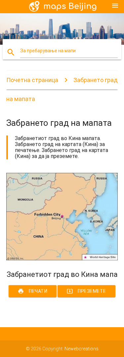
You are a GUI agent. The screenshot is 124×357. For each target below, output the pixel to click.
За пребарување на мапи (48, 50)
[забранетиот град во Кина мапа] (62, 258)
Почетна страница (32, 79)
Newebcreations (81, 348)
